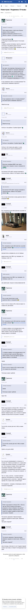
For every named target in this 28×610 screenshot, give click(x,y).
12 (11, 16)
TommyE (8, 178)
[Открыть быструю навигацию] (26, 6)
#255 (25, 405)
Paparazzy (9, 20)
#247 (25, 182)
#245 (25, 136)
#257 (25, 437)
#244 (25, 117)
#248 (25, 207)
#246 (25, 158)
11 (9, 16)
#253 (25, 346)
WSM (7, 235)
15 (17, 16)
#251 (25, 292)
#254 (25, 382)
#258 (25, 458)
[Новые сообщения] (19, 1)
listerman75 (6, 336)
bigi (7, 154)
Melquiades (9, 58)
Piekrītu (5, 606)
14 (15, 16)
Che (5, 261)
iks (7, 113)
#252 (25, 314)
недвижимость (8, 12)
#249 (25, 239)
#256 (25, 423)
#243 (25, 92)
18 (21, 16)
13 (13, 16)
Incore (8, 88)
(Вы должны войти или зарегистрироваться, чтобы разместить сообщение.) (14, 555)
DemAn (8, 419)
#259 (25, 498)
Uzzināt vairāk (12, 606)
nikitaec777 (6, 52)
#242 (25, 61)
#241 (25, 24)
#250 (25, 270)
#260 (25, 531)
